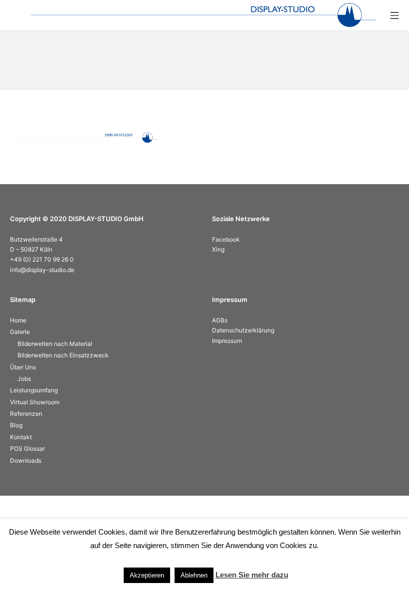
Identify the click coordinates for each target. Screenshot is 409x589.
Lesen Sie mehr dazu (251, 575)
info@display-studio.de (42, 270)
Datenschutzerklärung (243, 330)
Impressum (227, 340)
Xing (218, 249)
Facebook (226, 239)
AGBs (219, 320)
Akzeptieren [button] (147, 575)
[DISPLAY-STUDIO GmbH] (203, 15)
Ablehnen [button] (194, 575)
